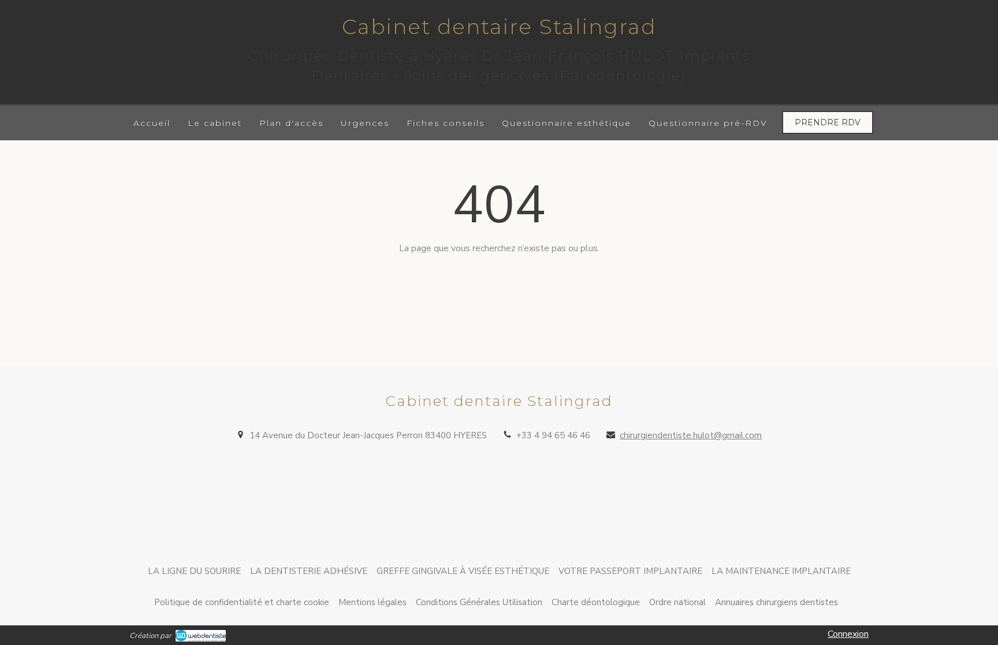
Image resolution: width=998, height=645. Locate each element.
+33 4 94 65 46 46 (553, 435)
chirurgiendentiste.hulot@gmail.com (691, 435)
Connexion (848, 634)
